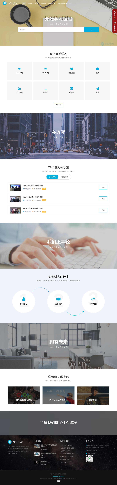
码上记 (37, 3)
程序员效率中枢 (62, 3)
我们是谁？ (64, 462)
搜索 (70, 3)
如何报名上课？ (65, 451)
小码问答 (43, 3)
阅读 (103, 187)
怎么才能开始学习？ (67, 445)
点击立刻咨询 (91, 453)
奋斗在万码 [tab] (52, 177)
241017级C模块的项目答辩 (33, 208)
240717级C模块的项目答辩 (33, 197)
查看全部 (58, 105)
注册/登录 (110, 3)
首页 (24, 3)
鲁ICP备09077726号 (59, 476)
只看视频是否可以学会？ (68, 454)
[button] (6, 41)
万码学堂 (51, 3)
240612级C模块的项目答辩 (33, 186)
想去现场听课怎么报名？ (68, 448)
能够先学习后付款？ (67, 456)
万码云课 (30, 3)
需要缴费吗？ (65, 459)
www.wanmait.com (59, 478)
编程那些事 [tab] (64, 177)
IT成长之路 (44, 461)
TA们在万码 (27, 189)
